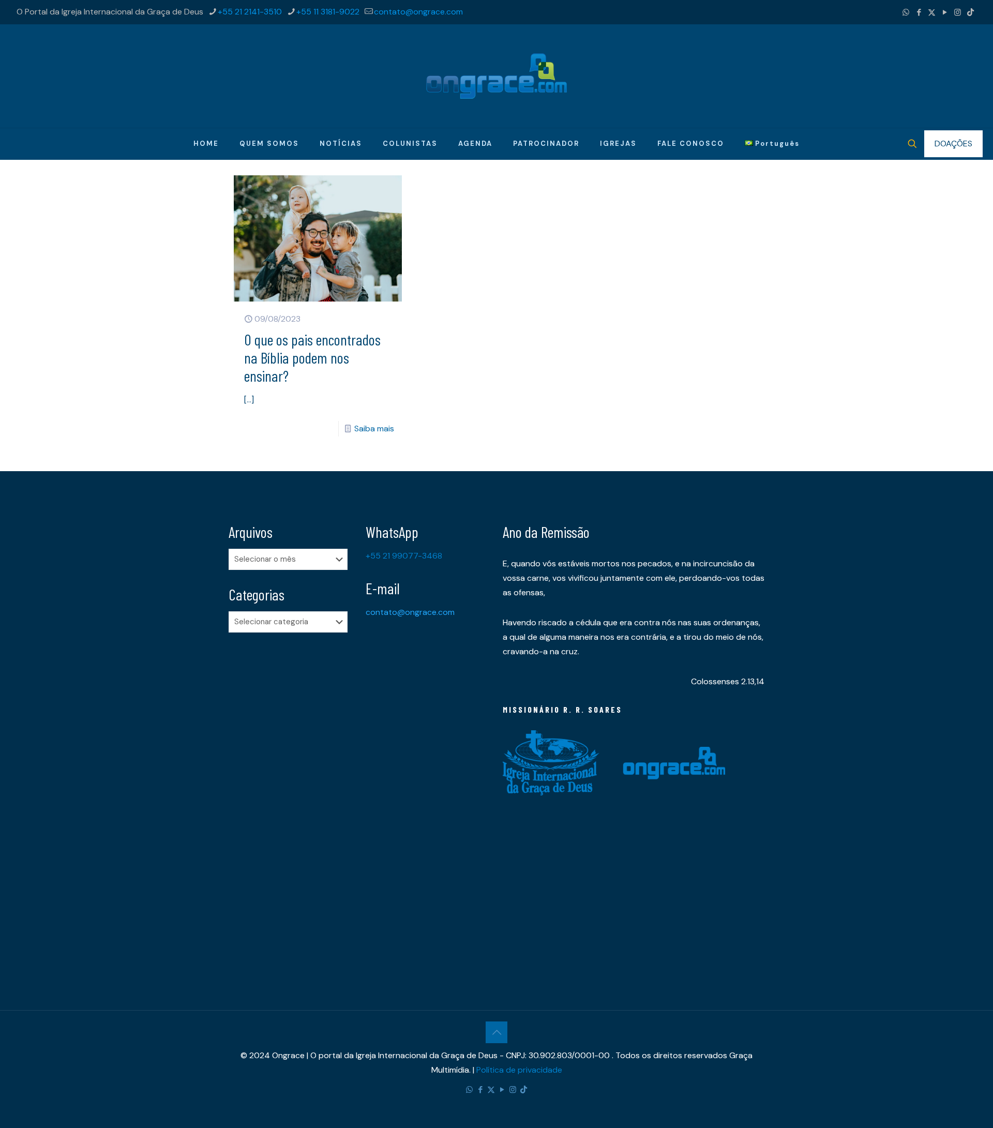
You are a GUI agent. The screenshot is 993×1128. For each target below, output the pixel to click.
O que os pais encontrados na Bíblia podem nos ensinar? (312, 357)
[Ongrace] (496, 76)
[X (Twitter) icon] (932, 12)
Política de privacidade (519, 1069)
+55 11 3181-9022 (327, 11)
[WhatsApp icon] (906, 12)
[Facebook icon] (919, 12)
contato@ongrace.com (418, 11)
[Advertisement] (291, 803)
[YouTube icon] (945, 12)
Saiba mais (374, 428)
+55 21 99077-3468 (404, 555)
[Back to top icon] (496, 1032)
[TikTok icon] (970, 12)
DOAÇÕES (953, 143)
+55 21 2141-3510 (250, 11)
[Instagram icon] (957, 12)
